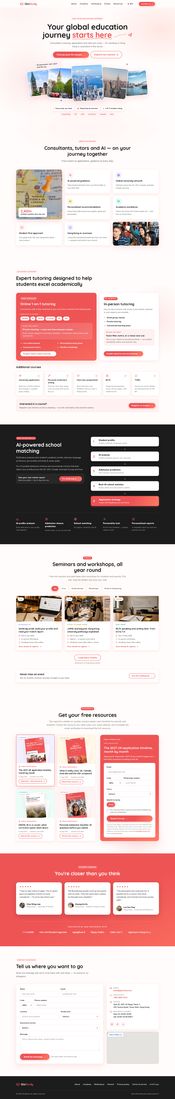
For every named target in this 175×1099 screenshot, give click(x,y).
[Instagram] (112, 1024)
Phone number (41, 1000)
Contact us (147, 4)
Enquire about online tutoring (38, 353)
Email (109, 767)
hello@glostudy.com (142, 831)
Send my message (35, 1056)
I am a (109, 789)
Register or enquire (142, 405)
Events (107, 4)
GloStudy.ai (96, 4)
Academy (84, 4)
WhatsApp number (132, 778)
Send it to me (119, 818)
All (55, 588)
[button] (29, 384)
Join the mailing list (142, 676)
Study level (65, 1012)
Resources (118, 4)
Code (109, 778)
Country (23, 1012)
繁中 (131, 4)
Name (22, 989)
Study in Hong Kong (112, 588)
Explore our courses (104, 54)
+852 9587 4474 (120, 997)
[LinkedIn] (123, 1024)
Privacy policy (123, 1084)
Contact (110, 1084)
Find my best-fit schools (71, 54)
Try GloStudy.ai (70, 478)
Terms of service (139, 1084)
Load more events (87, 657)
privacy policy (117, 833)
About (74, 4)
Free (64, 588)
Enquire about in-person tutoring (123, 353)
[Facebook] (117, 1024)
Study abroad (77, 588)
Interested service (28, 1023)
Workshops (94, 588)
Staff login (154, 1084)
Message (24, 1034)
